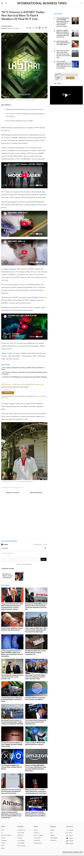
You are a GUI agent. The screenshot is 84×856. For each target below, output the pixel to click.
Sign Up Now (70, 77)
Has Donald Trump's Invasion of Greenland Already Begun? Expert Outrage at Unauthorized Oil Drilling (12, 722)
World (2, 830)
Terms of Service (40, 396)
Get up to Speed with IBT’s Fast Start (69, 74)
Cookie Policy (37, 840)
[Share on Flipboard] (36, 27)
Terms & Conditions (38, 835)
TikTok (6, 310)
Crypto (2, 845)
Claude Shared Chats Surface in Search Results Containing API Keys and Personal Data (11, 791)
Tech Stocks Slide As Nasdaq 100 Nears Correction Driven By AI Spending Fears (35, 722)
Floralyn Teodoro (7, 26)
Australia (52, 830)
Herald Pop (12, 269)
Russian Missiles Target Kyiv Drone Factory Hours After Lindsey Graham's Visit (12, 676)
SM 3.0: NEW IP (31, 205)
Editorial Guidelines (36, 492)
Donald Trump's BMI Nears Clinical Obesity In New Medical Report (63, 43)
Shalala (4, 353)
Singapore (52, 835)
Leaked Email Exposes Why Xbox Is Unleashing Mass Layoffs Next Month (11, 699)
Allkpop (11, 403)
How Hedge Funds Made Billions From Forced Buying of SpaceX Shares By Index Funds (35, 676)
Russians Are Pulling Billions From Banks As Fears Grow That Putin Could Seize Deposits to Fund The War (63, 34)
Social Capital (21, 832)
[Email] (42, 27)
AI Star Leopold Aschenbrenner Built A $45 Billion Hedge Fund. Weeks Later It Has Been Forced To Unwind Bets (64, 65)
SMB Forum (20, 835)
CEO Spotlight (21, 843)
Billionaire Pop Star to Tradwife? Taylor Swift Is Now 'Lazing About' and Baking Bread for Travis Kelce (36, 791)
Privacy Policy (4, 397)
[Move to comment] (46, 27)
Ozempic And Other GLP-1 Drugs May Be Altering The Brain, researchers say (35, 652)
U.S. (2, 832)
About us (36, 830)
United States (53, 840)
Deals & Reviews (22, 845)
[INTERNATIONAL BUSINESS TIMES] (42, 3)
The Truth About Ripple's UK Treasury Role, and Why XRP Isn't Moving (11, 767)
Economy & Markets (6, 835)
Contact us (36, 832)
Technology (4, 840)
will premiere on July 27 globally (28, 297)
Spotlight (20, 837)
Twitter (43, 307)
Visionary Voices (22, 830)
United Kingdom (54, 837)
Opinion (3, 848)
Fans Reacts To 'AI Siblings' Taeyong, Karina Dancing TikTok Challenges (24, 377)
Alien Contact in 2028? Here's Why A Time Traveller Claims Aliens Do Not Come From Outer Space (36, 629)
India (51, 832)
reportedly (14, 202)
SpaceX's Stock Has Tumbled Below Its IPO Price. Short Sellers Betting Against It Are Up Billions (35, 813)
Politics (3, 843)
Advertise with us (38, 843)
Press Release (21, 840)
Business (3, 837)
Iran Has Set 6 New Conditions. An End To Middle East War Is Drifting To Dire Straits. (11, 744)
